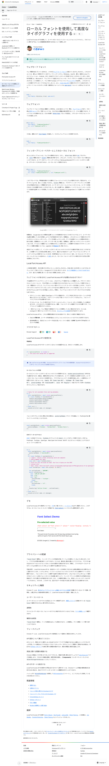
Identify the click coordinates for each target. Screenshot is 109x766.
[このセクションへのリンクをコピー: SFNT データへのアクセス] (43, 435)
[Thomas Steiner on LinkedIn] (36, 49)
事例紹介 (39, 2)
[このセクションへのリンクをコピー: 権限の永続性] (37, 619)
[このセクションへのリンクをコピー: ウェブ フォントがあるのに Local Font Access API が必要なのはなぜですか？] (84, 278)
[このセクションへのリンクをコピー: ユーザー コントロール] (44, 597)
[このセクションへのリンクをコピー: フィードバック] (41, 629)
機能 (3, 10)
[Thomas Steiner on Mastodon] (39, 49)
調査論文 (56, 246)
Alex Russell (56, 715)
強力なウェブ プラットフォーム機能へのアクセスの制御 (54, 590)
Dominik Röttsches (37, 717)
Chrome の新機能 (54, 2)
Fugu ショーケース (11, 10)
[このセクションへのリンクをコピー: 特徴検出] (33, 341)
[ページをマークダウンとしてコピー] (79, 34)
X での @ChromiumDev (86, 748)
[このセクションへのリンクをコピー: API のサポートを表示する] (47, 664)
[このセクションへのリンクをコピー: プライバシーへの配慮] (47, 554)
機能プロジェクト (49, 59)
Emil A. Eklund (48, 715)
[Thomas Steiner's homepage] (43, 49)
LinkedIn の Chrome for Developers (89, 753)
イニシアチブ (72, 81)
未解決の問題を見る (28, 751)
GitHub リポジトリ (36, 647)
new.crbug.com (83, 655)
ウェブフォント (77, 109)
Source (66, 332)
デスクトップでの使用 (63, 311)
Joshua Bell (65, 715)
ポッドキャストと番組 (57, 756)
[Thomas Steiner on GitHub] (34, 49)
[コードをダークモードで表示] (87, 92)
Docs (4, 7)
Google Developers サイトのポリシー (57, 733)
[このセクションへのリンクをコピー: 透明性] (33, 608)
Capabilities (12, 7)
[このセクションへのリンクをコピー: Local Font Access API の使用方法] (52, 338)
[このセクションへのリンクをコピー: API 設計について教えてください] (51, 639)
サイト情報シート (80, 611)
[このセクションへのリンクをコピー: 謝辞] (32, 710)
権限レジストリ (70, 601)
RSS (81, 756)
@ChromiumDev (58, 673)
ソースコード (68, 506)
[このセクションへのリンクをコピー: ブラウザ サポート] (41, 327)
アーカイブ (54, 753)
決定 (49, 256)
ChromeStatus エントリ (37, 697)
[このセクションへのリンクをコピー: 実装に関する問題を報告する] (49, 652)
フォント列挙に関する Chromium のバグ (41, 691)
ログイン (104, 2)
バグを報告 (26, 748)
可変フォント (33, 111)
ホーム (28, 24)
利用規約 (25, 762)
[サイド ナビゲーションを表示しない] (19, 763)
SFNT (28, 438)
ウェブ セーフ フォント (60, 72)
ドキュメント (28, 2)
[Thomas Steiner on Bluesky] (41, 49)
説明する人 (33, 685)
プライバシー (32, 762)
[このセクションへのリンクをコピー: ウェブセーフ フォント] (47, 67)
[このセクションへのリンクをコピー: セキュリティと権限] (45, 586)
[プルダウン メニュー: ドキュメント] (33, 2)
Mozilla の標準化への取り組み (38, 705)
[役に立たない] (90, 24)
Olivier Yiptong (73, 715)
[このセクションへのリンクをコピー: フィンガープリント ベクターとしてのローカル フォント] (76, 151)
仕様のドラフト (34, 688)
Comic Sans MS (64, 83)
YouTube (82, 751)
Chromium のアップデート (58, 748)
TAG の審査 (33, 703)
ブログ (45, 2)
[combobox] (76, 1)
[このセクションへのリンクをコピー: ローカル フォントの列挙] (42, 370)
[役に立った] (87, 24)
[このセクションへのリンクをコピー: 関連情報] (36, 681)
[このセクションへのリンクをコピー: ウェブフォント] (41, 104)
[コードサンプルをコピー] (89, 92)
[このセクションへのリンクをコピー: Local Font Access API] (47, 264)
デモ (53, 506)
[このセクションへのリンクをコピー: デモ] (32, 501)
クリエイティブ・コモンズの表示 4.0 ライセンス (57, 731)
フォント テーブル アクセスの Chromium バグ (43, 694)
